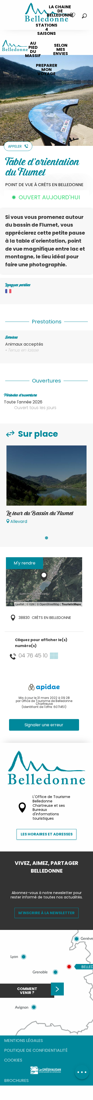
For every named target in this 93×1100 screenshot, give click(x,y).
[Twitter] (51, 879)
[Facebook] (42, 879)
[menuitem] (60, 11)
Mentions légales (23, 1040)
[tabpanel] (46, 487)
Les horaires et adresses (47, 834)
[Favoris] (73, 15)
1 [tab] (46, 538)
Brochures (16, 1080)
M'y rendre (24, 563)
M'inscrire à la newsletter (46, 912)
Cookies (13, 1060)
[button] (84, 15)
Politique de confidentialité (36, 1050)
